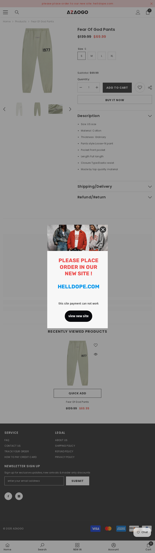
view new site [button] (78, 316)
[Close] (103, 229)
